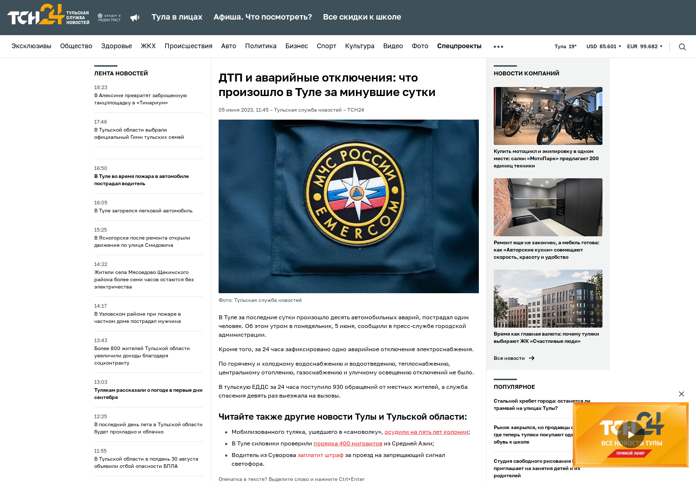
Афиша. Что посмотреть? (263, 17)
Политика (261, 46)
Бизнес (296, 46)
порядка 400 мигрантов (348, 444)
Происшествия (188, 46)
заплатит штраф (321, 455)
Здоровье (116, 46)
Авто (228, 46)
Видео (393, 46)
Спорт (326, 46)
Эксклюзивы (31, 46)
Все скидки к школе (362, 17)
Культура (359, 46)
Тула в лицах (177, 17)
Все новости (509, 358)
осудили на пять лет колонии (426, 432)
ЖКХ (148, 46)
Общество (76, 46)
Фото (420, 46)
